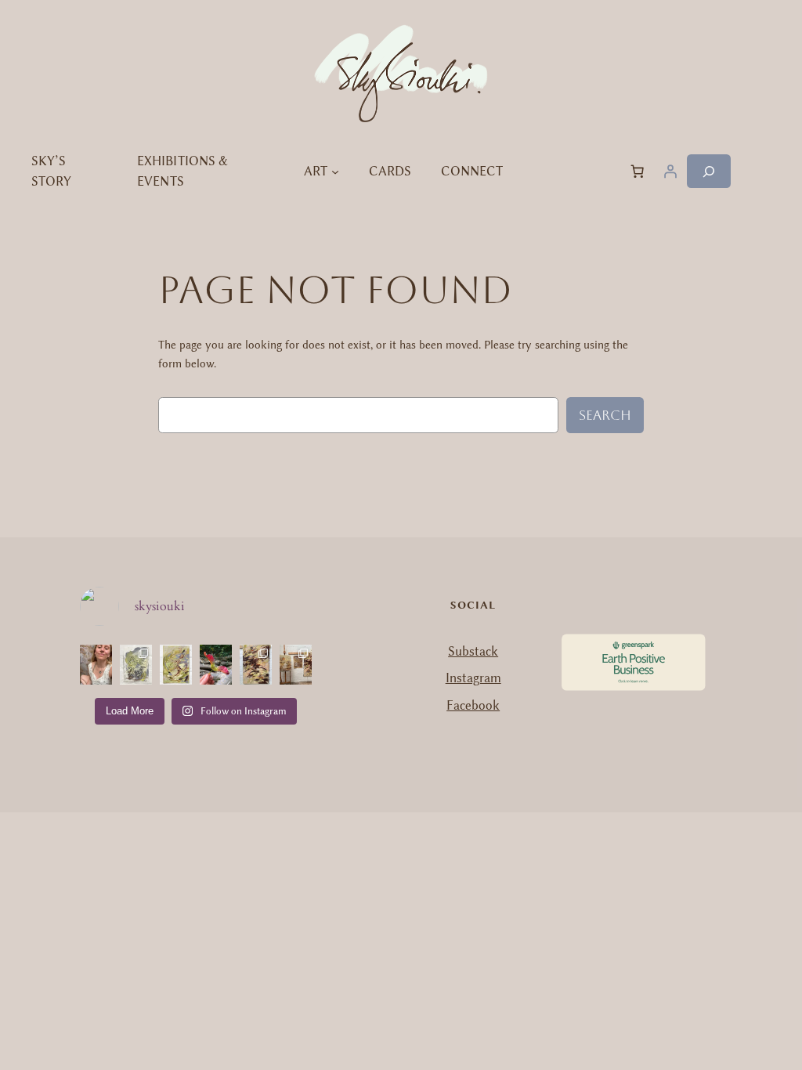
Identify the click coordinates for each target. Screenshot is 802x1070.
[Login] (670, 171)
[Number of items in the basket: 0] (637, 171)
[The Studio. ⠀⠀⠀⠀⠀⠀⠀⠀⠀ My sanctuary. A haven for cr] (296, 665)
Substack (473, 651)
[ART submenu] (335, 171)
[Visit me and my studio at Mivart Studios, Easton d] (96, 665)
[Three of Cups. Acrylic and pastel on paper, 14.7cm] (176, 665)
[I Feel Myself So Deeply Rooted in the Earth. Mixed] (256, 665)
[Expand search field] (709, 171)
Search (605, 415)
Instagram (473, 678)
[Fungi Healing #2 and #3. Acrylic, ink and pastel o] (136, 665)
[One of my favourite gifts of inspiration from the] (216, 665)
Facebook (473, 705)
